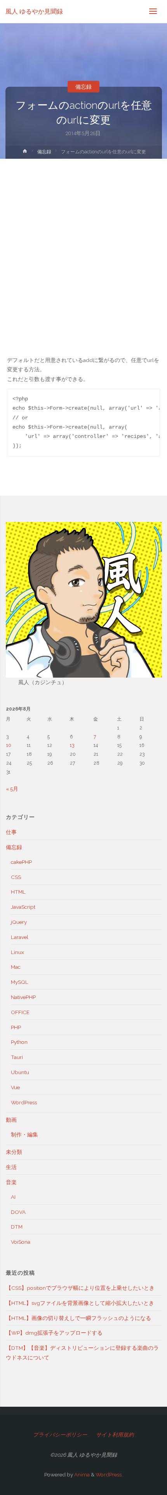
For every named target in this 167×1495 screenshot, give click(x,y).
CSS (16, 877)
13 (72, 745)
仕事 (11, 832)
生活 (11, 1167)
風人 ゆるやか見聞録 (34, 11)
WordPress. (109, 1474)
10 (8, 745)
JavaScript (23, 907)
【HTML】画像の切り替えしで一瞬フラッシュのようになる (78, 1318)
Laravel (19, 937)
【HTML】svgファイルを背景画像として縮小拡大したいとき (80, 1303)
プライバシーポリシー (60, 1434)
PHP (16, 1027)
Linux (17, 952)
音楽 (11, 1182)
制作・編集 (24, 1134)
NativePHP (23, 997)
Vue (15, 1087)
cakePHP (21, 862)
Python (19, 1042)
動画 (11, 1120)
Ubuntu (20, 1072)
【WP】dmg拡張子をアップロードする (54, 1333)
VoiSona (20, 1242)
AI (13, 1197)
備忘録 (83, 87)
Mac (16, 967)
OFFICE (20, 1012)
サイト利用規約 (115, 1434)
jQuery (19, 922)
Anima (81, 1474)
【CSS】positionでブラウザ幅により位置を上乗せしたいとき (80, 1288)
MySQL (19, 982)
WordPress (24, 1102)
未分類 (14, 1152)
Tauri (17, 1057)
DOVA (18, 1212)
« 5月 (12, 789)
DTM (17, 1227)
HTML (18, 892)
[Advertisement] (83, 246)
